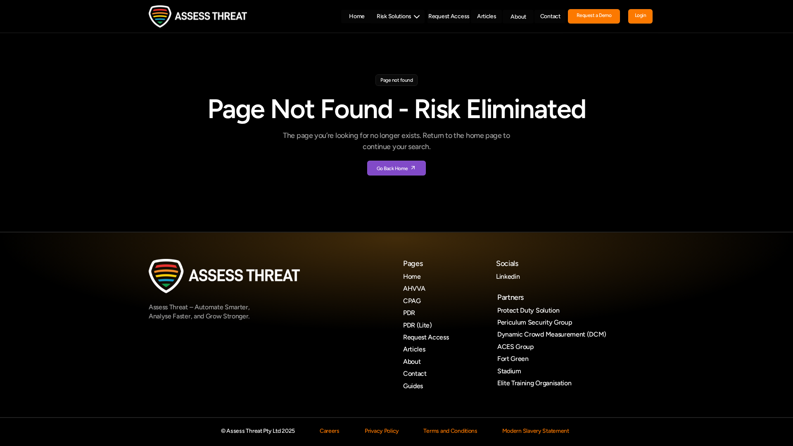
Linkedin (508, 276)
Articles (414, 349)
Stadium (509, 371)
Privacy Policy (382, 430)
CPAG (412, 301)
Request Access (426, 337)
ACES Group (515, 347)
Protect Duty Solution (528, 310)
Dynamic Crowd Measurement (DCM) (551, 334)
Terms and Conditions (450, 430)
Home (412, 276)
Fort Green (513, 359)
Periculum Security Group (534, 322)
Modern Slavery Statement (535, 430)
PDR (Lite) (417, 325)
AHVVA (414, 288)
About (411, 361)
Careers (330, 430)
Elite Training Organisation (534, 383)
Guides (413, 386)
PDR (409, 313)
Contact (415, 373)
